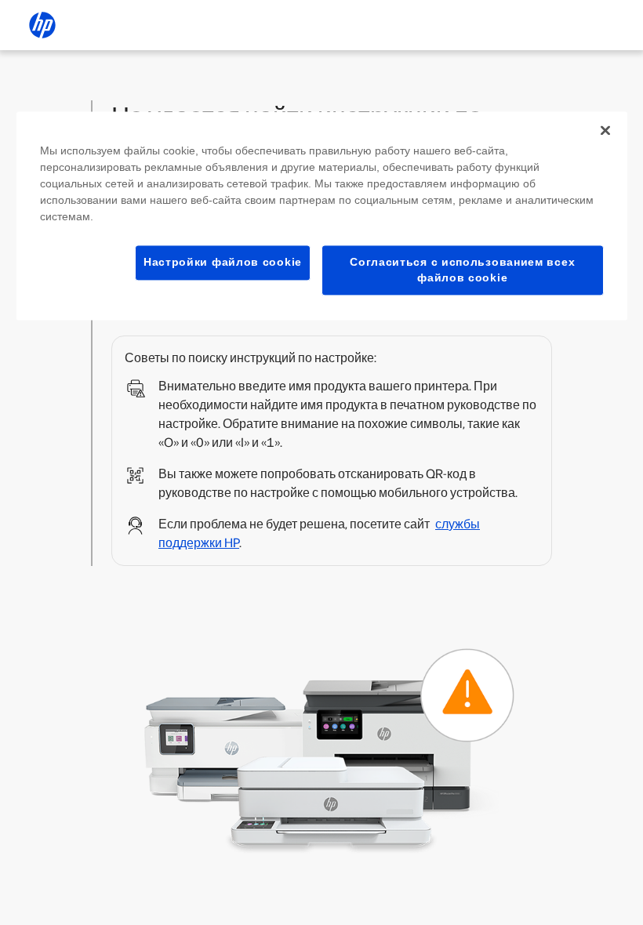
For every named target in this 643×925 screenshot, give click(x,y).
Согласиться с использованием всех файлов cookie (462, 270)
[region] (321, 215)
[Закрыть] (605, 130)
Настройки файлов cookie (222, 262)
